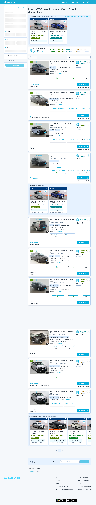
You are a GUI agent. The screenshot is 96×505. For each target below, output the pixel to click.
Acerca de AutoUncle (84, 477)
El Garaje (80, 483)
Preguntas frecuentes (84, 480)
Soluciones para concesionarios (64, 489)
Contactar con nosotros (84, 486)
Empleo (58, 480)
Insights (58, 483)
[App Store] (71, 500)
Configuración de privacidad (63, 492)
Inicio (29, 6)
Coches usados (37, 6)
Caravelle (48, 6)
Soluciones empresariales (85, 489)
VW (44, 6)
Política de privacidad (62, 486)
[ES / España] (89, 2)
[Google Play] (61, 500)
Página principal (60, 477)
